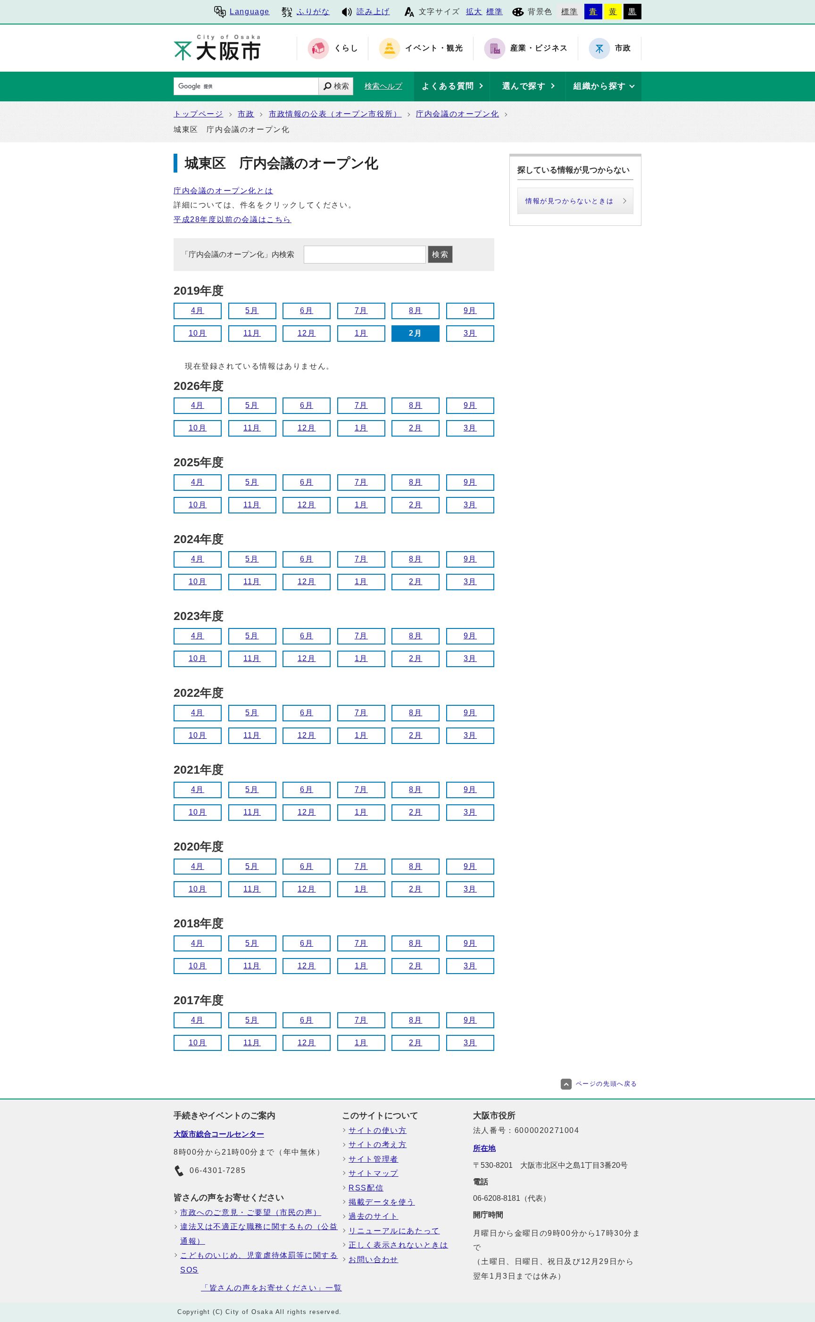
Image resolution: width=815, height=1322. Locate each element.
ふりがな (313, 12)
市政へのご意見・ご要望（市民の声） (250, 1212)
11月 (252, 333)
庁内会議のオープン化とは (223, 191)
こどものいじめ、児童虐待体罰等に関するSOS (259, 1262)
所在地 (484, 1148)
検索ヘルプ (383, 86)
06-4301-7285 (218, 1170)
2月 (415, 428)
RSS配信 (366, 1188)
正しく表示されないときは (398, 1245)
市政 (246, 114)
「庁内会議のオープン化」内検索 (238, 254)
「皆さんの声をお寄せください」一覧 (271, 1288)
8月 (415, 310)
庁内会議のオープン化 (457, 114)
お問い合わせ (374, 1260)
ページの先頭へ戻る (607, 1083)
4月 (197, 310)
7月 (361, 310)
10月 (198, 333)
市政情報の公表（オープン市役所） (335, 114)
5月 (251, 310)
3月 (470, 333)
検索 (341, 86)
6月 (306, 310)
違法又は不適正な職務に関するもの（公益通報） (259, 1234)
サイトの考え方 (378, 1144)
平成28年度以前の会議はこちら (232, 219)
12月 (307, 333)
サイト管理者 (374, 1159)
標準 (494, 12)
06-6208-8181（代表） (511, 1198)
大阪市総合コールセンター (219, 1134)
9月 (470, 310)
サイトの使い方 (378, 1130)
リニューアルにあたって (394, 1231)
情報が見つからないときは (569, 201)
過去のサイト (374, 1216)
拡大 (474, 12)
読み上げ (373, 12)
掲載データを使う (382, 1202)
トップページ (199, 114)
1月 (361, 333)
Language (250, 12)
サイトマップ (374, 1173)
